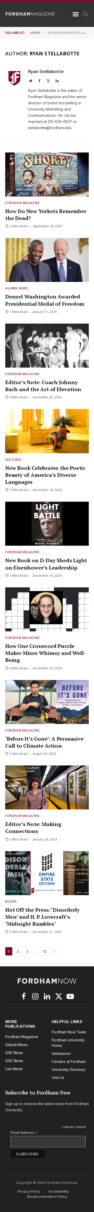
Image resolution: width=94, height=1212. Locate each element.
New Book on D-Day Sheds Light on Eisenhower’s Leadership (46, 564)
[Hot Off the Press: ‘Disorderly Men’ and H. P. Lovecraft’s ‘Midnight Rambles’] (47, 873)
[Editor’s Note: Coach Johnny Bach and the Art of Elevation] (47, 346)
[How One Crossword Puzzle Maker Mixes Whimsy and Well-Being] (47, 609)
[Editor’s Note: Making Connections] (47, 787)
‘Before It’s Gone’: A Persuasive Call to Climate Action (44, 742)
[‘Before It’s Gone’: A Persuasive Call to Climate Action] (47, 702)
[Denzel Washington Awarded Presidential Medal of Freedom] (47, 260)
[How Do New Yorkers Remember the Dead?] (47, 174)
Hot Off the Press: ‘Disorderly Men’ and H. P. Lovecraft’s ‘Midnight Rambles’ (42, 916)
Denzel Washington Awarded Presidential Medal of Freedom (44, 300)
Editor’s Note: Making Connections (33, 828)
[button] (76, 14)
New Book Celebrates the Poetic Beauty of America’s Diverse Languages (45, 474)
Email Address (23, 1132)
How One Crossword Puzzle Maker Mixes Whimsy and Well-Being (45, 652)
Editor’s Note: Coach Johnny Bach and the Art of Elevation (43, 386)
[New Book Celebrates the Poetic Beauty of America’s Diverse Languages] (47, 431)
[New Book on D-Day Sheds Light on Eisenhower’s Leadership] (47, 524)
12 (44, 951)
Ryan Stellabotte (46, 71)
